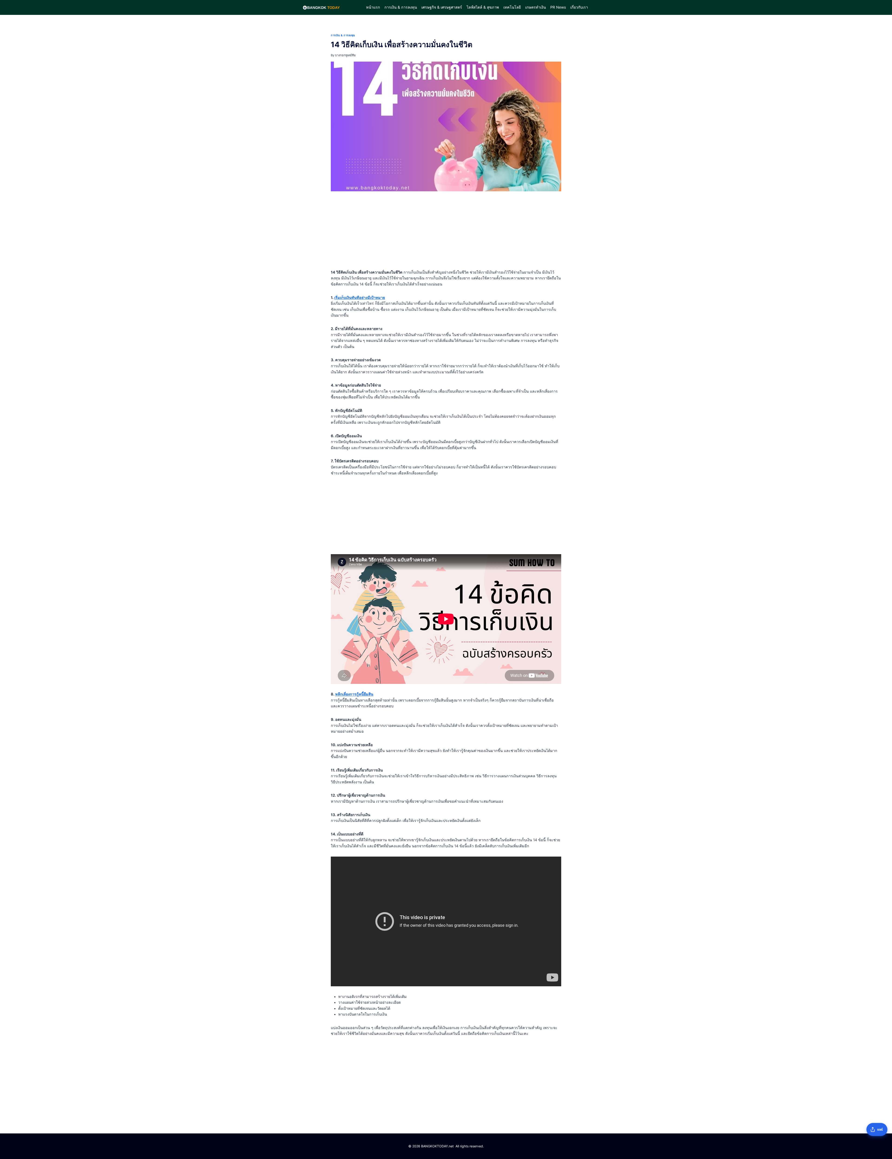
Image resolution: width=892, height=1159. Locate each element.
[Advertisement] (446, 231)
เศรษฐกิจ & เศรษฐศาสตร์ (441, 7)
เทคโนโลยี (512, 7)
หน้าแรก (373, 7)
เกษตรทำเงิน (535, 7)
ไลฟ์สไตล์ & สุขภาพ (483, 7)
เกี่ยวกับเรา (579, 7)
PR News (558, 7)
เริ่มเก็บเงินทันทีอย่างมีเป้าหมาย (359, 297)
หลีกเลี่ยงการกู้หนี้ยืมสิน (354, 694)
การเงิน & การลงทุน (400, 7)
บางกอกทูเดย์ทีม (345, 55)
